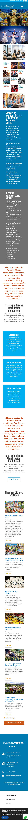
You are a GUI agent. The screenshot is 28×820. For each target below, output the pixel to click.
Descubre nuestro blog (14, 722)
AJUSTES (19, 814)
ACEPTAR (5, 817)
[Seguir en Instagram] (12, 746)
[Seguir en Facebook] (14, 746)
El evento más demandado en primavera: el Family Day (14, 699)
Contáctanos (14, 479)
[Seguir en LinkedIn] (9, 746)
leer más (8, 540)
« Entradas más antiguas (9, 718)
